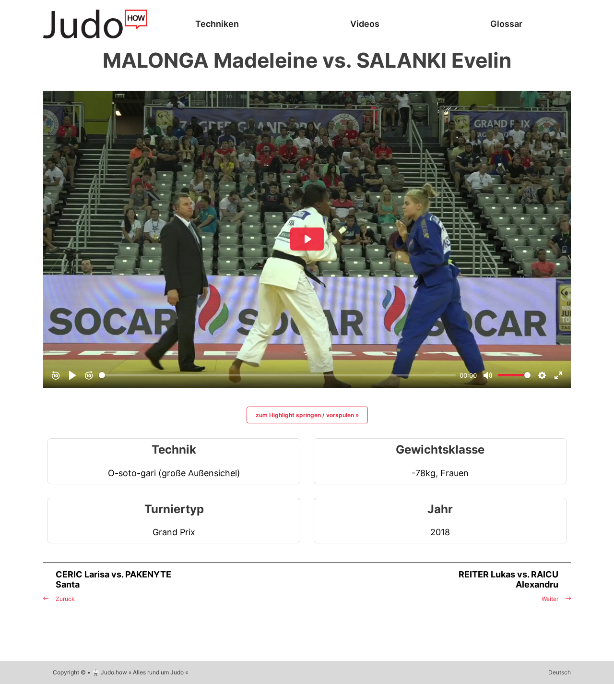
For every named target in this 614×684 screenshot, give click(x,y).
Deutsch (559, 672)
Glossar (506, 24)
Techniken (217, 24)
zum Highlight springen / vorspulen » (307, 415)
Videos (364, 24)
